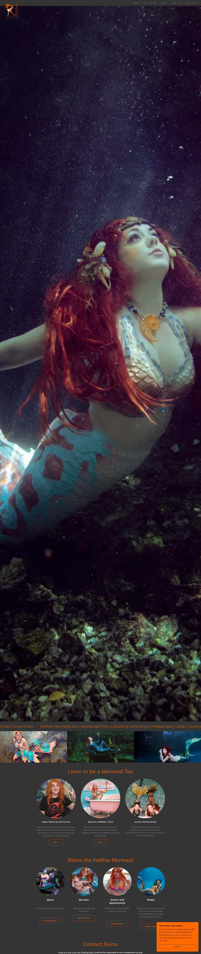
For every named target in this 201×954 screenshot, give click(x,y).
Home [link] (136, 3)
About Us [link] (176, 3)
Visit (55, 842)
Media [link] (164, 3)
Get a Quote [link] (150, 3)
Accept (177, 946)
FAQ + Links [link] (191, 3)
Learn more (50, 921)
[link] (11, 2)
